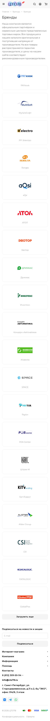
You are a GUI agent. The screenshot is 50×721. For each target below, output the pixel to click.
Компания (8, 656)
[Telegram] (10, 699)
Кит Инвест (25, 497)
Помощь (7, 666)
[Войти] (40, 4)
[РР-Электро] (25, 131)
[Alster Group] (25, 515)
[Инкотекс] (25, 295)
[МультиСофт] (25, 103)
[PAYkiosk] (25, 76)
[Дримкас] (25, 268)
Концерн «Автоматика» (25, 332)
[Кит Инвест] (25, 487)
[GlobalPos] (25, 597)
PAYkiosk (25, 85)
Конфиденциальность (13, 716)
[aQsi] (25, 186)
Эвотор (25, 250)
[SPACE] (25, 378)
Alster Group (25, 524)
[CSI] (25, 542)
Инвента (25, 360)
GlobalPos (25, 607)
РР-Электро (25, 140)
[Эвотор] (25, 241)
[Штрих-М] (25, 460)
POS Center (25, 442)
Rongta (25, 168)
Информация (10, 661)
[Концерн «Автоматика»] (25, 323)
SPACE (25, 387)
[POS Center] (25, 433)
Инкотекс (25, 305)
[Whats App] (15, 699)
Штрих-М (25, 469)
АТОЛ (25, 222)
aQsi (25, 195)
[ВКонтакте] (4, 699)
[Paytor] (25, 405)
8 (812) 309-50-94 (11, 675)
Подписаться (25, 643)
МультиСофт (25, 113)
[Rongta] (25, 158)
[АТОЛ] (25, 213)
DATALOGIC (25, 579)
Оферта (30, 716)
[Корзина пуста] (46, 4)
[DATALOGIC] (25, 570)
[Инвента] (25, 350)
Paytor (25, 415)
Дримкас (25, 277)
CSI (25, 552)
